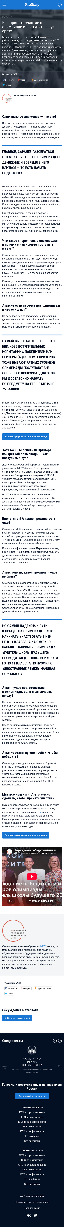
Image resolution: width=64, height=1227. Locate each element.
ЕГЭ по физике (32, 1136)
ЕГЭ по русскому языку (32, 1112)
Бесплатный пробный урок (32, 1096)
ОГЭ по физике (32, 1179)
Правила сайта (32, 1208)
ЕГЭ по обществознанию (32, 1122)
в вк (39, 812)
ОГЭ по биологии (32, 1169)
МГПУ (43, 946)
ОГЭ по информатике (32, 1174)
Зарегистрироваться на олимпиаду (26, 436)
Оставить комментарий (18, 1018)
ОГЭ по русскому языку (32, 1155)
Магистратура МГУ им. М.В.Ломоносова (32, 1061)
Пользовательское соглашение (32, 1202)
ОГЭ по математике (32, 1160)
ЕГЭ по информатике (32, 1131)
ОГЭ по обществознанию (32, 1165)
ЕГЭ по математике (32, 1117)
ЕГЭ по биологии (32, 1126)
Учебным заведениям (32, 1196)
